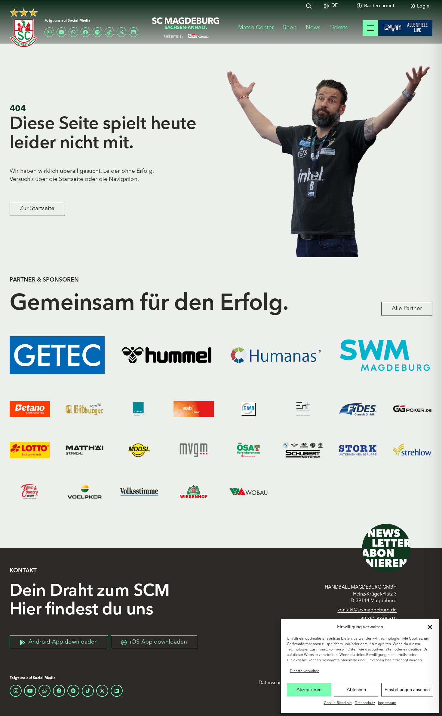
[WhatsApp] (73, 32)
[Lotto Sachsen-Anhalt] (30, 450)
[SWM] (385, 355)
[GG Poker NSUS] (412, 409)
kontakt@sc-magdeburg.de (367, 610)
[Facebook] (85, 32)
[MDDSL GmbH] (139, 450)
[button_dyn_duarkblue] (405, 28)
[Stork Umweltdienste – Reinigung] (358, 450)
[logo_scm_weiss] (24, 27)
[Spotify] (97, 32)
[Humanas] (275, 355)
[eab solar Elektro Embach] (193, 409)
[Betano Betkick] (30, 409)
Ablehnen (356, 690)
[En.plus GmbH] (303, 409)
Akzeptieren (308, 690)
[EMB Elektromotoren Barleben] (248, 409)
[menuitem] (334, 6)
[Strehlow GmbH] (412, 450)
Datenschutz (365, 703)
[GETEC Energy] (57, 355)
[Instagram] (49, 32)
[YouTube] (61, 32)
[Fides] (358, 409)
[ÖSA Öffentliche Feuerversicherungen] (248, 450)
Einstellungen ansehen (407, 690)
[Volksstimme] (139, 491)
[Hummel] (166, 355)
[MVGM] (193, 450)
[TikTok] (109, 32)
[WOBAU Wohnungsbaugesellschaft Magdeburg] (248, 491)
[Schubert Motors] (303, 450)
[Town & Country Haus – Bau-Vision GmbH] (30, 491)
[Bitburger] (84, 409)
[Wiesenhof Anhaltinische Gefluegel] (193, 491)
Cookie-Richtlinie (338, 703)
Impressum (387, 703)
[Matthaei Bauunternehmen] (84, 450)
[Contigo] (139, 409)
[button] (430, 627)
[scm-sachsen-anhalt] (186, 27)
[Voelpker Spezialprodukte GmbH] (84, 491)
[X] (121, 32)
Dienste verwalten (304, 671)
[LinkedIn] (133, 32)
